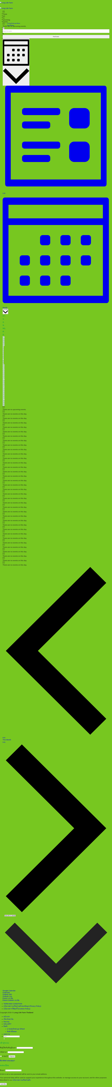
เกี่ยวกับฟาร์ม (8, 16)
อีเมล (2, 1070)
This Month (7, 740)
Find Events (56, 36)
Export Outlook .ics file (11, 1000)
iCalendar (6, 992)
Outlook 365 (7, 994)
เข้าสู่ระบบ (12, 1056)
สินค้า (6, 21)
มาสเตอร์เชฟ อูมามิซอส (13, 23)
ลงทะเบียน (3, 1084)
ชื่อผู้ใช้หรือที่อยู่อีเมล (8, 1048)
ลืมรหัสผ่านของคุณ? (7, 1061)
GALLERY (7, 19)
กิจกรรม (6, 17)
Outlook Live (7, 996)
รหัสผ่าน (3, 1052)
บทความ (7, 27)
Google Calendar (9, 991)
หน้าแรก (7, 14)
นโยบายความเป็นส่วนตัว (22, 1080)
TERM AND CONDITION (13, 1004)
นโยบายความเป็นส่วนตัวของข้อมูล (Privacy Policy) (22, 1006)
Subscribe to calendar (10, 915)
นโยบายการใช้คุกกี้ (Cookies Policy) (17, 1009)
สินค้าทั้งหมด (12, 1031)
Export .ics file (8, 998)
